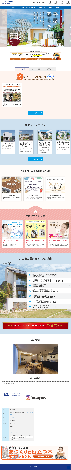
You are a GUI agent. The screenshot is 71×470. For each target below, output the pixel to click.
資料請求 (50, 7)
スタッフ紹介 (42, 7)
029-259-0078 (12, 417)
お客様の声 (13, 7)
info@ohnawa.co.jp (13, 432)
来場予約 (58, 7)
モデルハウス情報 (24, 7)
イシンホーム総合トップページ (36, 466)
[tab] (22, 69)
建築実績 (33, 7)
